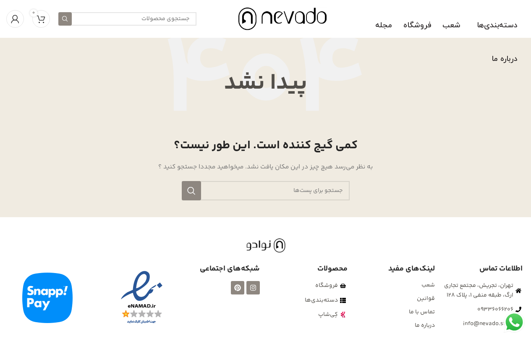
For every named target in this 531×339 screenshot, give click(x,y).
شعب (451, 25)
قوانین (426, 298)
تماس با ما (422, 312)
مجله (383, 25)
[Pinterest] (237, 287)
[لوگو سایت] (282, 19)
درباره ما (504, 59)
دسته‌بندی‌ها (497, 25)
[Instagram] (253, 287)
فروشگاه (417, 25)
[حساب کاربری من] (15, 19)
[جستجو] (65, 19)
